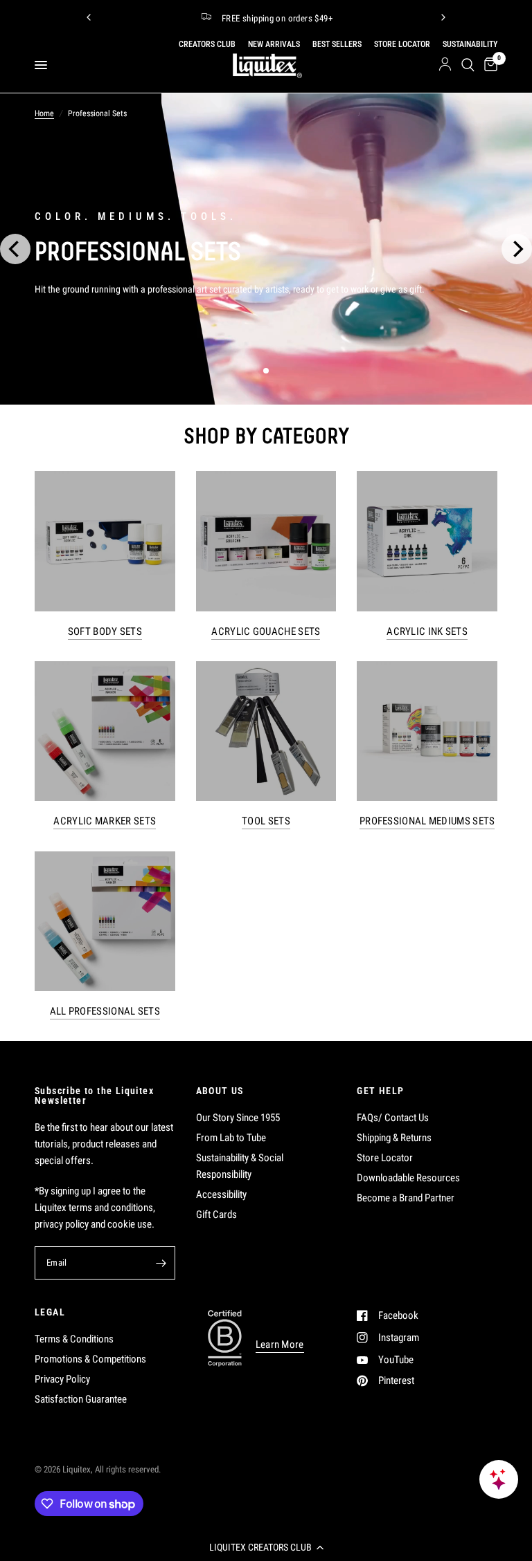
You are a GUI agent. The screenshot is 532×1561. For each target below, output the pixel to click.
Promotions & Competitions (90, 1359)
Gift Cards (216, 1214)
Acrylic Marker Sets (104, 821)
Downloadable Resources (408, 1178)
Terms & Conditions (74, 1339)
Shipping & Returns (394, 1138)
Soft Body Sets (105, 632)
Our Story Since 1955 (238, 1117)
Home (44, 113)
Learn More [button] (280, 1345)
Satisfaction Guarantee (81, 1399)
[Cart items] (488, 65)
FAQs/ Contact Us (393, 1117)
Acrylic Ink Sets (427, 632)
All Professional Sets (105, 1011)
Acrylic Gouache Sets (265, 632)
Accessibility (221, 1194)
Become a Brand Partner (405, 1198)
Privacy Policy (62, 1379)
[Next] (443, 17)
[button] (266, 1547)
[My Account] (445, 65)
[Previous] (88, 17)
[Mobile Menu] (46, 65)
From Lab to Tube (231, 1138)
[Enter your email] (161, 1263)
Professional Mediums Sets (427, 821)
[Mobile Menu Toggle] (40, 65)
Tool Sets (266, 821)
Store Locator (385, 1158)
